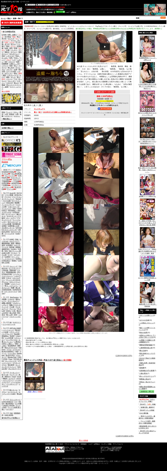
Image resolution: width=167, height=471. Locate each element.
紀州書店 (9, 245)
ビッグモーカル (11, 340)
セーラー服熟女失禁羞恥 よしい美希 (147, 279)
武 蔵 (19, 376)
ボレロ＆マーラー (14, 369)
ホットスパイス (10, 361)
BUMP (12, 336)
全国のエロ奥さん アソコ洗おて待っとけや (147, 336)
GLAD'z (13, 249)
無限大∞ (8, 376)
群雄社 (14, 261)
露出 (15, 73)
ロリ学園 (18, 403)
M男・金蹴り (12, 35)
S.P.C (4, 235)
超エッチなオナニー (146, 376)
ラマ (15, 401)
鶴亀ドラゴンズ (15, 305)
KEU (6, 251)
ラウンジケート (15, 400)
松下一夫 (5, 374)
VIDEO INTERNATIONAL (11, 171)
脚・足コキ (6, 44)
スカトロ (11, 62)
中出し (16, 58)
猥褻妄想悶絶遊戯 (145, 345)
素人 (18, 36)
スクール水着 (11, 71)
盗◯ (15, 65)
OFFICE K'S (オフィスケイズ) (12, 229)
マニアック (13, 374)
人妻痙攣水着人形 (145, 348)
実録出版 (12, 270)
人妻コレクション (11, 341)
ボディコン (9, 73)
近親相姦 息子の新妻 (146, 370)
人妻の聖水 (143, 373)
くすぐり (5, 65)
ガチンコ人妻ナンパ (146, 315)
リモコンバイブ (12, 75)
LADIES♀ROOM (8, 405)
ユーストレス (12, 392)
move (14, 376)
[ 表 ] (34, 105)
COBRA (5, 185)
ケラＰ (10, 255)
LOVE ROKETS (7, 401)
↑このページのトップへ (123, 355)
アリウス (7, 197)
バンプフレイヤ (7, 334)
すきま (8, 278)
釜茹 (12, 243)
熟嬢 (12, 288)
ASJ (19, 210)
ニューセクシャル (9, 324)
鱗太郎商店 (10, 403)
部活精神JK (12, 345)
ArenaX (18, 199)
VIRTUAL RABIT (15, 328)
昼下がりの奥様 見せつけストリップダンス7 (147, 114)
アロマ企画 (7, 201)
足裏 (7, 50)
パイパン (9, 79)
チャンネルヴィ (13, 301)
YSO (11, 413)
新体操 (11, 114)
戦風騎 (7, 284)
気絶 (11, 65)
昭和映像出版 (11, 272)
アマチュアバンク (11, 219)
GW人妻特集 (143, 413)
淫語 (3, 56)
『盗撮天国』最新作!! (147, 407)
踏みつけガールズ (11, 347)
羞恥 (7, 77)
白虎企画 (5, 183)
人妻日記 (17, 342)
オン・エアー (11, 218)
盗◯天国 (13, 313)
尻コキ (13, 44)
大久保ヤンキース (8, 228)
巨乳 (11, 58)
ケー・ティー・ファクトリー (10, 258)
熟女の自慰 (143, 332)
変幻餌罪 (11, 365)
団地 (3, 112)
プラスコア (17, 349)
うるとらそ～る (13, 206)
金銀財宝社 (6, 249)
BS (3, 338)
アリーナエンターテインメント (12, 198)
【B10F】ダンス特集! (147, 410)
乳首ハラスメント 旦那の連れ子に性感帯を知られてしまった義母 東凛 (147, 251)
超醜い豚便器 (6, 303)
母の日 (17, 330)
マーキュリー (14, 373)
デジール (12, 309)
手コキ (18, 42)
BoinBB (16, 334)
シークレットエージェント (11, 275)
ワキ (15, 79)
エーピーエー (10, 214)
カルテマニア (14, 241)
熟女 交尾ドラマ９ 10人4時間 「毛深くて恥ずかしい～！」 (147, 170)
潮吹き (7, 52)
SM (6, 62)
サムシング (13, 266)
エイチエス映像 (11, 223)
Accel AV (12, 193)
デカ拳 (11, 307)
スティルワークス (10, 291)
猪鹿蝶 (17, 203)
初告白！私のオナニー (147, 382)
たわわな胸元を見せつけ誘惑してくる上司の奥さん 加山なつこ (147, 86)
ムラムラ (12, 378)
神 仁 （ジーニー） (11, 286)
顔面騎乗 (5, 64)
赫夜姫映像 (6, 243)
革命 (16, 239)
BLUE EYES (10, 355)
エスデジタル (6, 212)
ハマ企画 (15, 181)
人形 (6, 114)
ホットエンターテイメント (11, 366)
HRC (14, 208)
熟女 (9, 18)
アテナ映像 (9, 195)
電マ (18, 77)
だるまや (11, 299)
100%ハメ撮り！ (8, 344)
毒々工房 (9, 315)
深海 (3, 278)
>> (7, 119)
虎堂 (15, 315)
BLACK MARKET (8, 351)
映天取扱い (12, 210)
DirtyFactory (14, 297)
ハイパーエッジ (8, 330)
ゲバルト (14, 253)
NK (10, 322)
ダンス (13, 77)
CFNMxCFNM (7, 274)
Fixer (10, 359)
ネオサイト (17, 322)
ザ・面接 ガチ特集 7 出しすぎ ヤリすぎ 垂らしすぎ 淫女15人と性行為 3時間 (147, 223)
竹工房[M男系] (16, 174)
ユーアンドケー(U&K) (11, 393)
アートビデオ (9, 233)
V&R (16, 351)
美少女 (4, 38)
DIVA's (8, 311)
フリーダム (12, 353)
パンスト (14, 50)
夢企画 (19, 394)
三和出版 (5, 270)
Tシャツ (9, 112)
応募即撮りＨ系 (13, 226)
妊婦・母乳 (9, 48)
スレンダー (12, 81)
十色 (13, 311)
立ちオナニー (14, 54)
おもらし (17, 116)
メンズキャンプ (11, 384)
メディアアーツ (8, 380)
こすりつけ (10, 56)
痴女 (7, 46)
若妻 (15, 48)
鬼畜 (4, 75)
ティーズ (10, 189)
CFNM (4, 35)
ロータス (9, 409)
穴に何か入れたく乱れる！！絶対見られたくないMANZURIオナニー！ (147, 141)
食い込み (11, 67)
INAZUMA (9, 203)
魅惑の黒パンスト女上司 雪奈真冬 (148, 305)
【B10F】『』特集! (147, 404)
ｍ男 (17, 114)
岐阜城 (11, 247)
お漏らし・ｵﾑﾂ (14, 64)
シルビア (17, 276)
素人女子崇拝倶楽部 (11, 288)
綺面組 (18, 247)
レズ (14, 60)
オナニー (14, 52)
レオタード (9, 116)
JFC (18, 272)
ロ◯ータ (11, 38)
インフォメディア (8, 205)
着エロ (16, 83)
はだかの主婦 (144, 320)
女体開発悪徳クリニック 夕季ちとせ (148, 59)
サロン (15, 112)
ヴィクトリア (6, 208)
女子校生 (8, 36)
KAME (11, 239)
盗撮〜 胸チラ (32, 391)
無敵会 (5, 378)
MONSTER (15, 183)
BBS (16, 344)
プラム (9, 349)
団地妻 (141, 368)
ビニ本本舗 (9, 338)
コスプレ (9, 69)
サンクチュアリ (14, 268)
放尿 (17, 62)
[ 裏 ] (40, 105)
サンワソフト (10, 176)
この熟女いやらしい (146, 323)
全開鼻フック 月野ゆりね (147, 196)
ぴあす (18, 336)
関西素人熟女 (144, 379)
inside (18, 233)
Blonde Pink (12, 357)
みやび (18, 378)
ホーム (3, 18)
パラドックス (14, 332)
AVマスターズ (13, 222)
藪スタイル (13, 390)
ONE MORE (9, 415)
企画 (15, 69)
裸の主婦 (142, 350)
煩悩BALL (5, 336)
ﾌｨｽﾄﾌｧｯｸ (9, 83)
